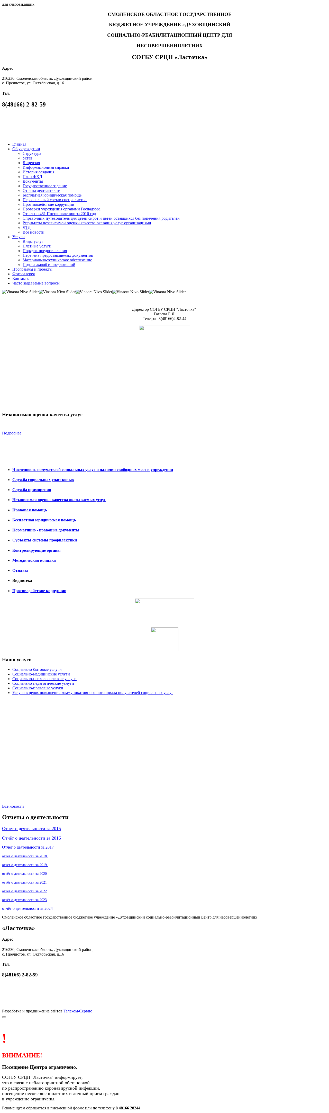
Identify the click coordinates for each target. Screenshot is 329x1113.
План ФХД (32, 176)
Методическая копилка (34, 560)
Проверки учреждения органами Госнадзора (61, 209)
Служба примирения (31, 489)
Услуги (18, 237)
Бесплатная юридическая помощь (52, 195)
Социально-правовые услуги (37, 688)
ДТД (27, 227)
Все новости (33, 232)
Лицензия (31, 163)
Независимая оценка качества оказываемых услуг (59, 499)
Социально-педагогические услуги (43, 683)
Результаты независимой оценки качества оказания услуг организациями (87, 223)
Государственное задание (45, 186)
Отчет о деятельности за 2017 (28, 847)
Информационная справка (46, 167)
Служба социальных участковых (43, 479)
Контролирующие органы (36, 550)
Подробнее (11, 433)
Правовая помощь (29, 510)
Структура (32, 153)
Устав (27, 158)
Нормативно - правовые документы (45, 530)
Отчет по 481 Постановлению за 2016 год (59, 213)
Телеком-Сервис (77, 1011)
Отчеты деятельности (41, 190)
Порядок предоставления (45, 250)
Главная (19, 144)
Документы (33, 181)
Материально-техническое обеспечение (57, 260)
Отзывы (20, 570)
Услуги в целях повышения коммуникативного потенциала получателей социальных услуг (92, 692)
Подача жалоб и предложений (49, 264)
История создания (38, 172)
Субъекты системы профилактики (44, 540)
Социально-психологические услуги (44, 678)
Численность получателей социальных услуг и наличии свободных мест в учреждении (92, 469)
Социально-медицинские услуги (41, 674)
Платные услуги (37, 246)
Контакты (21, 278)
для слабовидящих (18, 4)
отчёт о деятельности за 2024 (28, 908)
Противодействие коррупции (48, 204)
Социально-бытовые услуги (37, 669)
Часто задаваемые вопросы (36, 283)
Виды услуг (33, 241)
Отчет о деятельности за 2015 (31, 828)
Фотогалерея (23, 274)
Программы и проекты (32, 269)
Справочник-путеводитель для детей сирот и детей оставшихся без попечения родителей (101, 218)
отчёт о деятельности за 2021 (24, 882)
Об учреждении (26, 149)
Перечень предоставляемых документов (58, 255)
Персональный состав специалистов (55, 200)
